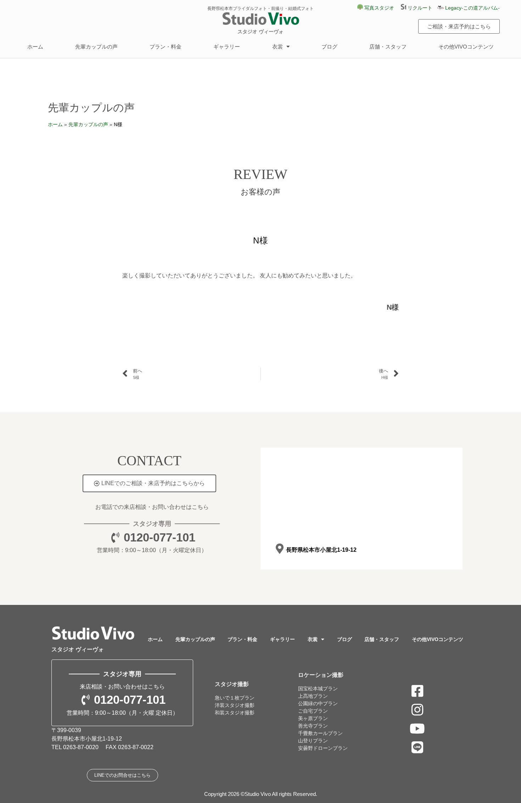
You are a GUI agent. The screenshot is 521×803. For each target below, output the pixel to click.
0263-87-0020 (81, 747)
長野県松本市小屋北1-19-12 (321, 550)
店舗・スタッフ (388, 47)
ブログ (329, 47)
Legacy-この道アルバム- (472, 8)
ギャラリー (226, 47)
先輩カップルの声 (96, 47)
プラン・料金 (165, 47)
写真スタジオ (378, 8)
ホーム (35, 47)
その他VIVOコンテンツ (466, 47)
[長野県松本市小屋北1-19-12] (279, 549)
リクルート (421, 8)
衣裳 (277, 47)
